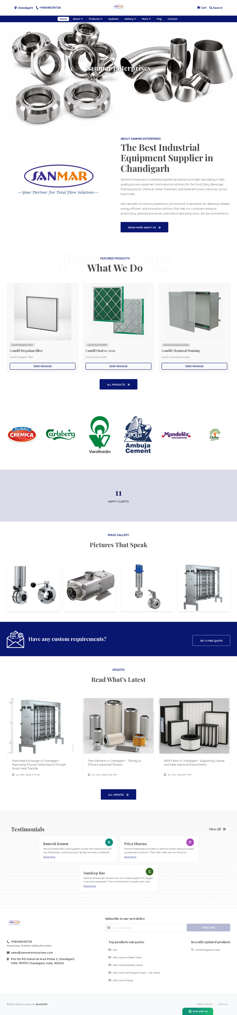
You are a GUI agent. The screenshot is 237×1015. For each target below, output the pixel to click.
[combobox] (88, 506)
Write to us (122, 521)
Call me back (145, 505)
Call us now (110, 525)
